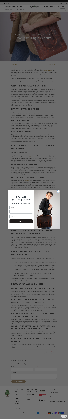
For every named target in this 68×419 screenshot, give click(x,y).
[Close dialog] (58, 191)
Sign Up (21, 221)
